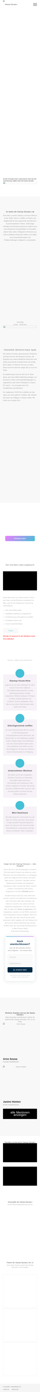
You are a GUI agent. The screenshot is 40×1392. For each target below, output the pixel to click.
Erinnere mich (20, 538)
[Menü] (34, 4)
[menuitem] (34, 4)
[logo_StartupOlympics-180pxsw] (16, 4)
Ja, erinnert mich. (20, 970)
